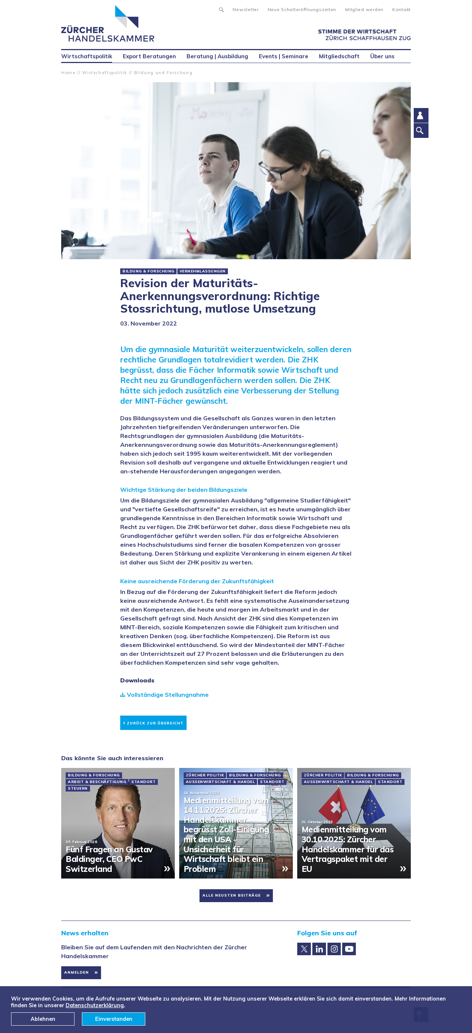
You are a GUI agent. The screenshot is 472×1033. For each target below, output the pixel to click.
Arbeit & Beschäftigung (97, 782)
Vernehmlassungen (203, 271)
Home (68, 72)
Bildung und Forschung (163, 72)
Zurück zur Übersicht (153, 722)
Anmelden (76, 972)
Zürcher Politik (205, 775)
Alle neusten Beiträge (231, 895)
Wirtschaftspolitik (104, 72)
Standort (143, 782)
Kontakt (401, 9)
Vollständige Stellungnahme (168, 694)
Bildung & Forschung (148, 271)
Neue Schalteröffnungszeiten (302, 9)
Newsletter (245, 9)
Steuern (78, 788)
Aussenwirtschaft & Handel (220, 782)
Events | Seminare (283, 56)
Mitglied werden (364, 9)
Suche (221, 9)
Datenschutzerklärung (95, 1005)
